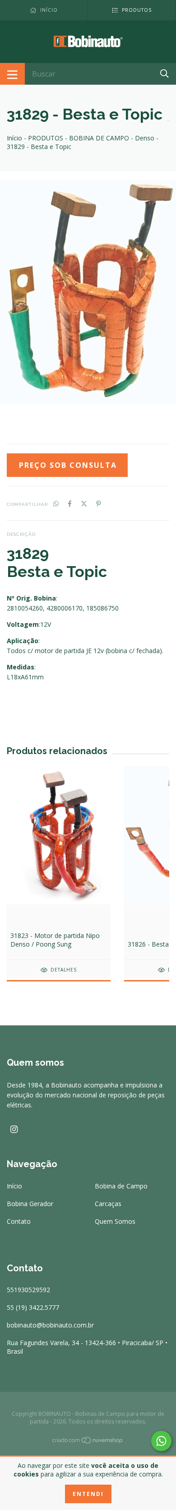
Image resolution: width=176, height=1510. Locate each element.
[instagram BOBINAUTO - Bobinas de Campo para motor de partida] (14, 1129)
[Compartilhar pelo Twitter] (84, 503)
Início (14, 138)
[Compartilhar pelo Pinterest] (99, 503)
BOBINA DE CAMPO (99, 138)
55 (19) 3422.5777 (33, 1307)
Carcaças (108, 1203)
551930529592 (28, 1289)
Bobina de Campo (121, 1186)
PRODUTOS (45, 138)
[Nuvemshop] (88, 1442)
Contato (19, 1221)
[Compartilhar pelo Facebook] (69, 503)
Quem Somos (115, 1221)
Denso (144, 138)
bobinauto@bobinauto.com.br (50, 1325)
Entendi (88, 1494)
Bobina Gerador (30, 1203)
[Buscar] (164, 73)
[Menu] (12, 74)
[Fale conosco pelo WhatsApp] (161, 1441)
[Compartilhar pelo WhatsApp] (56, 503)
